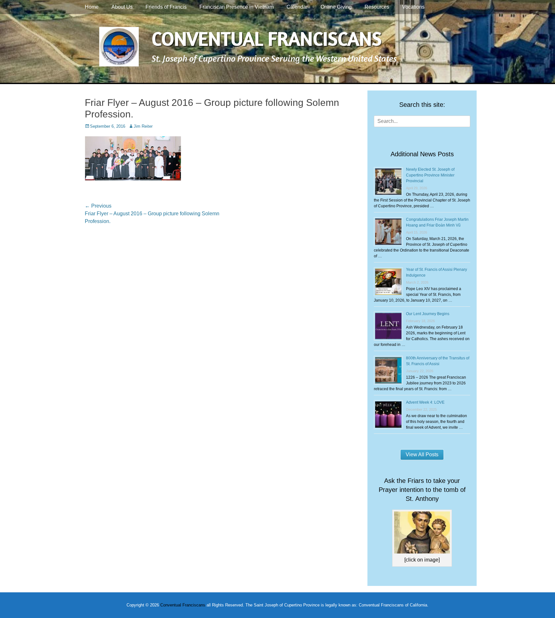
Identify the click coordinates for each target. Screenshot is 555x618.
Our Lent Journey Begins (427, 314)
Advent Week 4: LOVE (425, 402)
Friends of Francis (166, 7)
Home (92, 7)
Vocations (413, 7)
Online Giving (336, 7)
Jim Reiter (143, 126)
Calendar (297, 7)
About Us (122, 7)
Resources (377, 7)
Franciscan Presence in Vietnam (236, 7)
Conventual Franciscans (267, 38)
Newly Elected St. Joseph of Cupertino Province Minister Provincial (430, 175)
